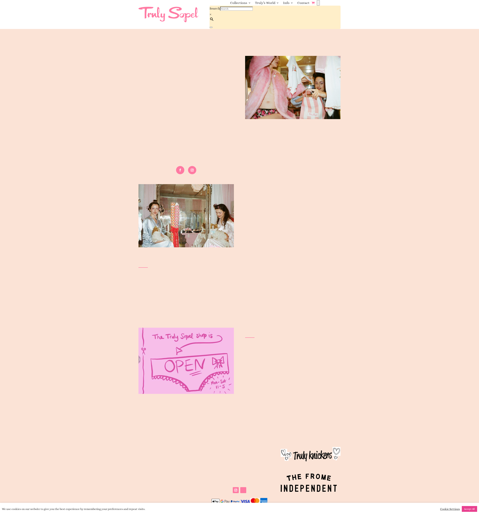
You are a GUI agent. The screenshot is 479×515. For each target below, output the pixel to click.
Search (215, 8)
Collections (238, 3)
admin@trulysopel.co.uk (165, 318)
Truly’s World (265, 3)
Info (286, 3)
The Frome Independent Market (316, 364)
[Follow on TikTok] (243, 490)
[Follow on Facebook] (180, 170)
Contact (303, 3)
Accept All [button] (469, 509)
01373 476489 (170, 420)
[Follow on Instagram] (192, 170)
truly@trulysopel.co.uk (167, 430)
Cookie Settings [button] (450, 509)
